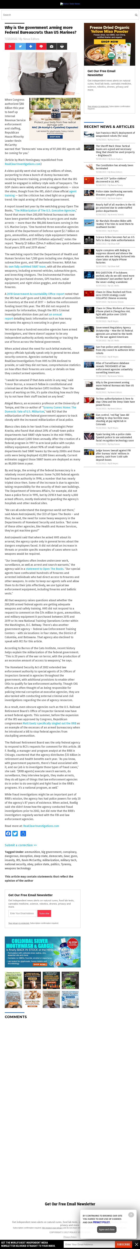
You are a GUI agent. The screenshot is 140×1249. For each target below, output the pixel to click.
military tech (68, 860)
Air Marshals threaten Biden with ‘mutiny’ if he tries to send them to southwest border (115, 224)
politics (55, 864)
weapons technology (18, 868)
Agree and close (107, 1229)
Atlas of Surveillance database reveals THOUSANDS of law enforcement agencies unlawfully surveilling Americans (114, 368)
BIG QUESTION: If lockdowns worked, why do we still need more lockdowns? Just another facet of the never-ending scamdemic (115, 277)
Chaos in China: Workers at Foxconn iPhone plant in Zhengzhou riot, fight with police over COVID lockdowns (115, 313)
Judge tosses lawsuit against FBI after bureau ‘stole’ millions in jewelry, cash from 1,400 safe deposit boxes (113, 455)
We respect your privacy (52, 1228)
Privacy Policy (70, 1237)
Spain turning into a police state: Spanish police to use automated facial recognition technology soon (115, 437)
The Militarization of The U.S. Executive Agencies (45, 210)
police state (41, 864)
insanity (10, 860)
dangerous (11, 856)
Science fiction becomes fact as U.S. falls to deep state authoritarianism (115, 239)
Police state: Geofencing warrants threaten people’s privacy (114, 193)
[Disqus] (43, 1064)
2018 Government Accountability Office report (35, 294)
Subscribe (123, 1244)
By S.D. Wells (113, 286)
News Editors (31, 39)
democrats (55, 856)
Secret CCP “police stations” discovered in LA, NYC (111, 180)
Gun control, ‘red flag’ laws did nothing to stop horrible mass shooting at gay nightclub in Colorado (112, 420)
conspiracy (69, 852)
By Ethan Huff (113, 244)
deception (26, 856)
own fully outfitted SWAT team (27, 266)
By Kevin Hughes (115, 159)
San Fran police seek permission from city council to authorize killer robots (115, 350)
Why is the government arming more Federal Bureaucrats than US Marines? (115, 385)
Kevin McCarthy (31, 860)
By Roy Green (114, 140)
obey (30, 864)
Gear (67, 856)
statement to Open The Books (45, 568)
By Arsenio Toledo (116, 215)
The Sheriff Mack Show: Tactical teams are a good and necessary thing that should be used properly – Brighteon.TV (115, 151)
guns (74, 856)
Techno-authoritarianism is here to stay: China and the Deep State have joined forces (115, 401)
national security (15, 864)
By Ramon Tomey (115, 185)
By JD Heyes (113, 231)
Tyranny (66, 864)
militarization (50, 860)
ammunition (32, 852)
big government (51, 852)
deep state (41, 856)
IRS (18, 860)
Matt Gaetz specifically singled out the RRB (49, 723)
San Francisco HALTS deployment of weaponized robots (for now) (115, 134)
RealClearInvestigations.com (23, 164)
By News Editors (115, 172)
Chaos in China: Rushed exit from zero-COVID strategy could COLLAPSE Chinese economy (113, 295)
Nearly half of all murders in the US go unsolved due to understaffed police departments (115, 207)
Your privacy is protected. (19, 923)
